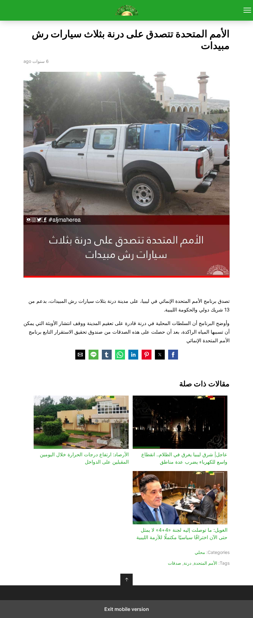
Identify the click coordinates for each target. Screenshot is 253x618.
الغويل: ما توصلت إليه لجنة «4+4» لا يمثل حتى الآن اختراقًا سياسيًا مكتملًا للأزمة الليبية (181, 533)
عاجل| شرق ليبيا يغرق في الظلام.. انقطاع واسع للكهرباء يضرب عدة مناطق (184, 458)
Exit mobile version (126, 609)
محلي (200, 552)
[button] (173, 355)
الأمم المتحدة (205, 563)
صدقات (174, 563)
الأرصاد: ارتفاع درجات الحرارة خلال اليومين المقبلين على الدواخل (84, 458)
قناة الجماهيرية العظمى (126, 10)
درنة (187, 563)
